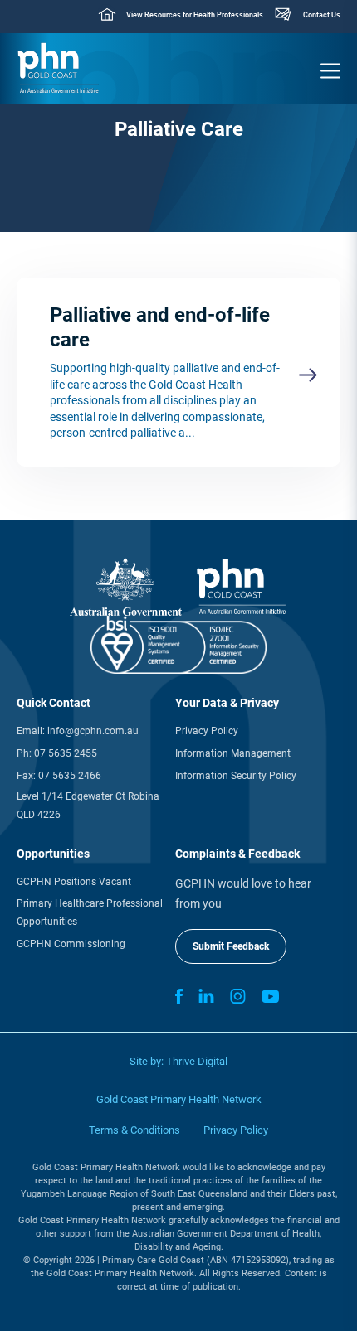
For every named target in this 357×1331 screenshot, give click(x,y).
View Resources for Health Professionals (194, 15)
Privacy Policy (206, 731)
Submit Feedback (231, 946)
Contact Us (321, 15)
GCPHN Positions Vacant (74, 882)
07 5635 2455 (65, 753)
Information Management (233, 753)
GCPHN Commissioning (71, 944)
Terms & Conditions (134, 1130)
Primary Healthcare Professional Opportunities (90, 912)
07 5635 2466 (69, 776)
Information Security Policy (235, 776)
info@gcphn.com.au (93, 731)
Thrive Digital (196, 1061)
